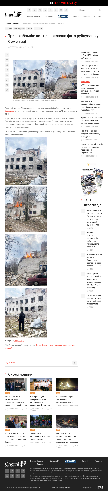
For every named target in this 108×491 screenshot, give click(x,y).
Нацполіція (19, 340)
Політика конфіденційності (61, 487)
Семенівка (38, 29)
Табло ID (76, 17)
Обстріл (8, 29)
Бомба (29, 29)
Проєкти (86, 17)
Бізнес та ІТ (49, 17)
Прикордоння (19, 29)
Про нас (97, 17)
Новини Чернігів (33, 17)
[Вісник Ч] (63, 17)
